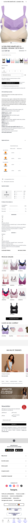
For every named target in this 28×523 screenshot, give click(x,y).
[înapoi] (2, 2)
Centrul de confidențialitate (16, 496)
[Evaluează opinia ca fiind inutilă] (2, 220)
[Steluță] (11, 215)
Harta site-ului (5, 496)
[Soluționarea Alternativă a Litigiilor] (14, 509)
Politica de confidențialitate (8, 493)
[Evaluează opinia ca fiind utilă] (2, 218)
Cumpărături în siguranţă (6, 476)
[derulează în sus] (14, 440)
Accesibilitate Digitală (6, 498)
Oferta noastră (4, 466)
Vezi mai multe (5, 376)
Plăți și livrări (4, 456)
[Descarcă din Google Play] (9, 450)
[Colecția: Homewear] (13, 363)
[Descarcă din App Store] (19, 450)
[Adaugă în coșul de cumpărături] (23, 40)
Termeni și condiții (20, 493)
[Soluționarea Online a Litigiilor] (14, 514)
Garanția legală (17, 500)
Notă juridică (16, 498)
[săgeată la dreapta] (27, 24)
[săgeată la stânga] (1, 24)
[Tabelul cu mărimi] (25, 75)
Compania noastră (5, 471)
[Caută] (26, 2)
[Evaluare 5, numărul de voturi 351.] (21, 51)
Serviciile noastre (5, 461)
